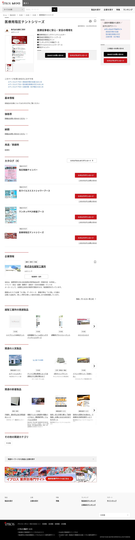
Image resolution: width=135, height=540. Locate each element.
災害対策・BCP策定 (113, 36)
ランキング (128, 9)
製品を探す (96, 9)
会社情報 (51, 524)
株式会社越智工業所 (18, 29)
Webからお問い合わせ (55, 55)
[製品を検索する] (54, 9)
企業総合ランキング (88, 505)
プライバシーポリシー (23, 524)
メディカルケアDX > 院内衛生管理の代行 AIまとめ (25, 84)
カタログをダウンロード (78, 55)
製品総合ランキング (88, 501)
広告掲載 (63, 524)
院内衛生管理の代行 (113, 34)
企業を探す (108, 9)
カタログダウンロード (86, 175)
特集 (118, 9)
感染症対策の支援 (112, 31)
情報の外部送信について (35, 524)
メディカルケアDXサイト (113, 29)
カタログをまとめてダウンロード (80, 161)
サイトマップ (112, 501)
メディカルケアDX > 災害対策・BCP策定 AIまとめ (25, 87)
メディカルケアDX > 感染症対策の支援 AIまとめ (25, 82)
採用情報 (57, 524)
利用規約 (44, 524)
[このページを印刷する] (90, 21)
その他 (8, 443)
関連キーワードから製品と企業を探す (21, 459)
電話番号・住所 (36, 277)
